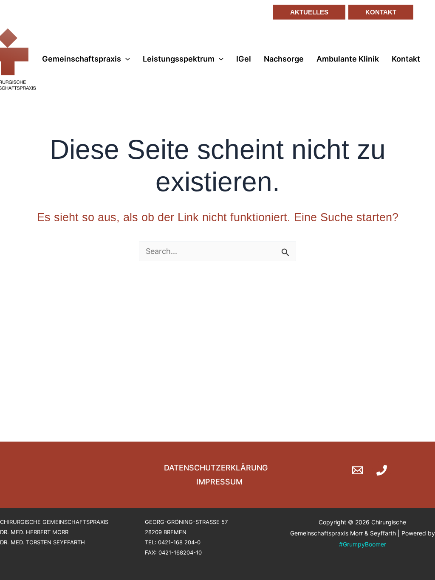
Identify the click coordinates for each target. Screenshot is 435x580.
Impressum (219, 481)
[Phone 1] (381, 470)
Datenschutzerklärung (216, 467)
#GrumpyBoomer (362, 544)
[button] (306, 12)
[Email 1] (357, 470)
